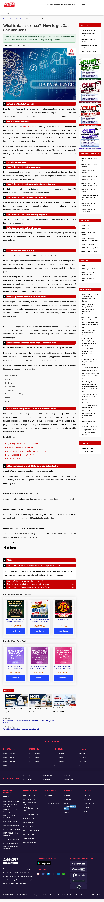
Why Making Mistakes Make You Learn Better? (24, 444)
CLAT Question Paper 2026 (89, 41)
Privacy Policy (96, 895)
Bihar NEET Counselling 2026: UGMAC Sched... (63, 709)
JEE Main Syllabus (88, 451)
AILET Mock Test (29, 834)
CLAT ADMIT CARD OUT (90, 30)
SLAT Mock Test (28, 838)
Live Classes (88, 799)
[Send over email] (14, 548)
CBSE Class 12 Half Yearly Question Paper (89, 184)
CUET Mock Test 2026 (89, 251)
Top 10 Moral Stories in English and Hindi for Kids (89, 362)
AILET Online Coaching (11, 839)
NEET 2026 (83, 753)
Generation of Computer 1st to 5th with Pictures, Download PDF (90, 405)
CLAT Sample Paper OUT (88, 35)
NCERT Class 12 (9, 753)
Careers (70, 807)
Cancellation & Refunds (66, 895)
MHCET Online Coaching (11, 829)
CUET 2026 (86, 225)
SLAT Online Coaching (11, 843)
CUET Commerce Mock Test (31, 809)
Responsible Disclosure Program (45, 895)
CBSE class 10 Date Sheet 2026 (89, 204)
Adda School (27, 779)
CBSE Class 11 (59, 757)
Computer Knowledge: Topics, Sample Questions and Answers (90, 424)
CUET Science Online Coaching (10, 805)
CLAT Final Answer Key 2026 (89, 46)
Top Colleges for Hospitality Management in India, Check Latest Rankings (90, 342)
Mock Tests (87, 795)
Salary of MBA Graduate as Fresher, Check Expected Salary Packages (90, 352)
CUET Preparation (88, 244)
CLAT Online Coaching (11, 825)
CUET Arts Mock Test (30, 814)
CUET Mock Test (29, 799)
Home (5, 19)
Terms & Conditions (83, 895)
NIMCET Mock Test (29, 842)
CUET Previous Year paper (89, 233)
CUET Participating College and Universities (90, 239)
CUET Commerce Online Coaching (11, 811)
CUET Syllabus (87, 229)
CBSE (83, 5)
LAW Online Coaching (10, 821)
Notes (91, 5)
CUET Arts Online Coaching (9, 816)
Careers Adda (48, 779)
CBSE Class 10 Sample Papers (89, 160)
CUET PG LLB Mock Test (31, 830)
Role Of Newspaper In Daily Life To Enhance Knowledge (28, 451)
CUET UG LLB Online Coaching (10, 847)
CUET (45, 807)
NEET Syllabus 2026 (89, 269)
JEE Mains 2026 (87, 448)
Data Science (28, 127)
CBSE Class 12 (59, 753)
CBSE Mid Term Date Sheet (89, 190)
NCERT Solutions (54, 5)
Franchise (67, 812)
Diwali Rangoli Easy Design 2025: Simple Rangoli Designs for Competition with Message (89, 309)
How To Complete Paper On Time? (19, 455)
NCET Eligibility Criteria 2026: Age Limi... (15, 710)
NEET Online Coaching (11, 797)
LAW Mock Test (28, 818)
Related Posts (8, 690)
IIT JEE (45, 799)
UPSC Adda (68, 775)
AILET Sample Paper (89, 51)
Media (66, 803)
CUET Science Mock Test (30, 803)
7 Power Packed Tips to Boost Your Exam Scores (90, 369)
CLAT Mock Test (28, 822)
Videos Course (89, 803)
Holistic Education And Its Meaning (19, 447)
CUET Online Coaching (11, 801)
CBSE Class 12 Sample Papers (89, 165)
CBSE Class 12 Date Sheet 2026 (89, 210)
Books (86, 811)
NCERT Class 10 (9, 761)
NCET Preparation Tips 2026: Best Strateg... (39, 710)
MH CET (81, 766)
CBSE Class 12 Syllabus (90, 180)
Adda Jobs (27, 775)
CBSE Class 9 (58, 766)
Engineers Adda (69, 779)
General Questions (17, 19)
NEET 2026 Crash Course (88, 279)
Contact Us (67, 799)
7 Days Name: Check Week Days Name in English (89, 432)
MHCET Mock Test (29, 826)
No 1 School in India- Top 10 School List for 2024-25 (90, 376)
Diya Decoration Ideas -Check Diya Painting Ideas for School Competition (90, 331)
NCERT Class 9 (8, 766)
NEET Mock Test (29, 795)
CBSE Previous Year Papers (88, 171)
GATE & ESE (47, 795)
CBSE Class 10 (59, 761)
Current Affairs (48, 775)
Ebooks (86, 807)
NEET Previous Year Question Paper (88, 273)
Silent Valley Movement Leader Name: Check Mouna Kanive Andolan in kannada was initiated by (90, 386)
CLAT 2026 (82, 757)
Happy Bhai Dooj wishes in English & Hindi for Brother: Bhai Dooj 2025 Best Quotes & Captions (90, 321)
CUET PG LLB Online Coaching (10, 834)
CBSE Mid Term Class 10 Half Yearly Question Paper (90, 197)
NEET (84, 265)
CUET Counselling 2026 (90, 248)
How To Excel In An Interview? (17, 459)
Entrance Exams (70, 5)
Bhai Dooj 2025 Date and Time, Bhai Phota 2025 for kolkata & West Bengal (90, 297)
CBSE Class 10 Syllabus (90, 176)
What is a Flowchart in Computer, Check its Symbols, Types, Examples (89, 414)
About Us (67, 795)
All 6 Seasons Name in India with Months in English (89, 397)
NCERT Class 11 (9, 757)
